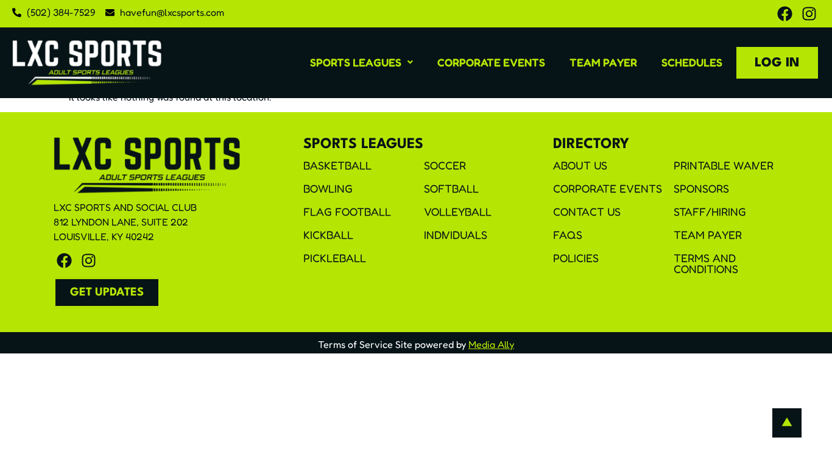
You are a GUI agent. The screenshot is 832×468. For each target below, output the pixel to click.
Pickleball (334, 257)
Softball (451, 188)
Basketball (337, 165)
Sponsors (701, 188)
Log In (777, 63)
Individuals (455, 234)
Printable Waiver (724, 165)
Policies (576, 257)
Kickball (328, 234)
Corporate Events (491, 62)
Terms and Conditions (706, 263)
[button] (361, 62)
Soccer (445, 165)
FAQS (567, 234)
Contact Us (587, 211)
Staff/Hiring (710, 211)
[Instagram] (809, 13)
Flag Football (347, 211)
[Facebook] (784, 13)
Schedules (691, 62)
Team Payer (603, 62)
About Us (580, 165)
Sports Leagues (355, 62)
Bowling (328, 188)
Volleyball (458, 211)
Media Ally (491, 344)
